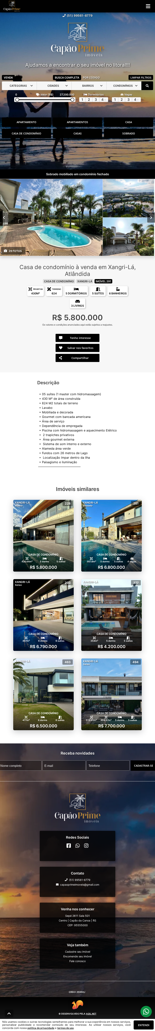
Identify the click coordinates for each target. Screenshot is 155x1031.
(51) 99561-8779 (80, 15)
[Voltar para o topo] (9, 1013)
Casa (128, 122)
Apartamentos (77, 122)
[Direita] (151, 217)
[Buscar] (147, 85)
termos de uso (65, 1028)
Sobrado (128, 133)
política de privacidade (40, 1028)
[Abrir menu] (148, 6)
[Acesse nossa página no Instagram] (86, 845)
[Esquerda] (4, 217)
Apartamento (26, 122)
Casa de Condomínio (26, 133)
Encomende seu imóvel (77, 956)
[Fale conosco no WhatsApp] (77, 845)
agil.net (91, 1013)
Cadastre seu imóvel (77, 951)
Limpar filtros (140, 77)
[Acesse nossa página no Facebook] (69, 845)
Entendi (143, 1025)
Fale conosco (77, 960)
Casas (78, 133)
